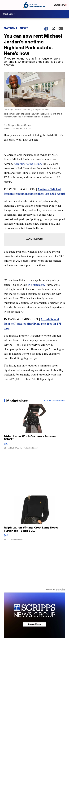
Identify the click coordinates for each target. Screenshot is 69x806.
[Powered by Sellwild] (60, 589)
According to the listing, (28, 164)
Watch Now (59, 5)
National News (16, 28)
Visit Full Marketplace (54, 401)
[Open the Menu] (5, 5)
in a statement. (36, 285)
